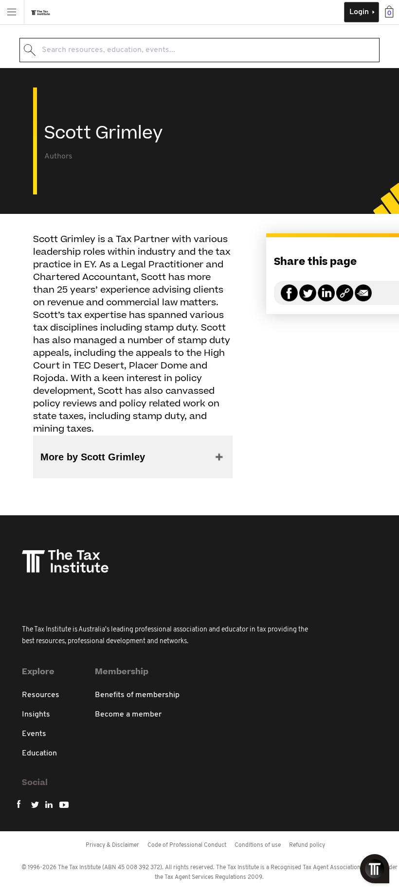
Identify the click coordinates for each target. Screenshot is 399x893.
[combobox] (199, 50)
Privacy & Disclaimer (112, 845)
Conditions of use (258, 845)
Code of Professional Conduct (186, 845)
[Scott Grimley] (344, 298)
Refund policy (307, 845)
